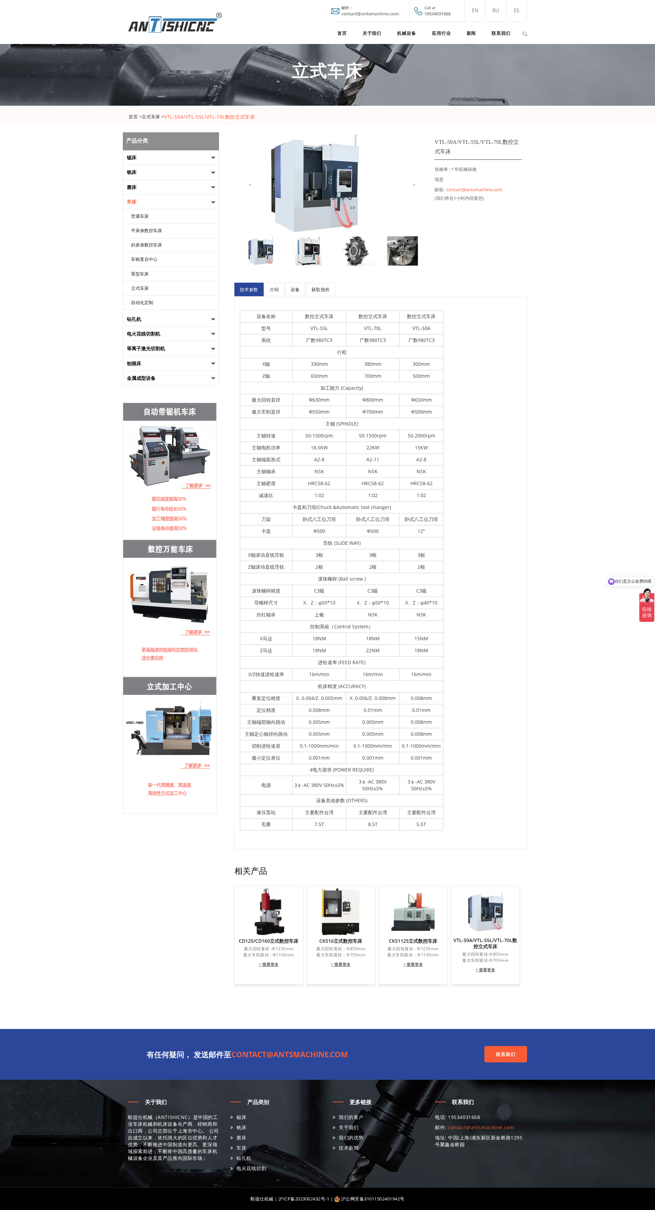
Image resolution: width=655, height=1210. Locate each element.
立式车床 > (153, 117)
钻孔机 (243, 1158)
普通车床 (140, 216)
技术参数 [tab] (249, 289)
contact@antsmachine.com (474, 189)
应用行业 (441, 33)
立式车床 (140, 288)
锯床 (241, 1117)
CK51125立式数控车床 (413, 941)
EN (475, 10)
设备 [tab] (295, 289)
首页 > (135, 117)
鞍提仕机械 (262, 1199)
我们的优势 (351, 1137)
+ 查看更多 (269, 964)
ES (516, 10)
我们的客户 (351, 1117)
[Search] (524, 33)
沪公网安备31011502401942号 (372, 1199)
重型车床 (140, 274)
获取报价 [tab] (320, 289)
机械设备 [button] (406, 33)
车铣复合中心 (144, 259)
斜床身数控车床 (146, 245)
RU (495, 10)
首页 (342, 33)
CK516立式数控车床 (340, 941)
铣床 (241, 1127)
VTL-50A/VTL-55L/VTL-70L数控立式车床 (485, 943)
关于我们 (372, 33)
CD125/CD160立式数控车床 (269, 941)
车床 (241, 1148)
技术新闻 (349, 1148)
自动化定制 (142, 302)
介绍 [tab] (274, 289)
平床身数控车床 (146, 231)
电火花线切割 (251, 1168)
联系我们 (501, 33)
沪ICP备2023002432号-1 (303, 1199)
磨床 (241, 1137)
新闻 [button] (471, 33)
